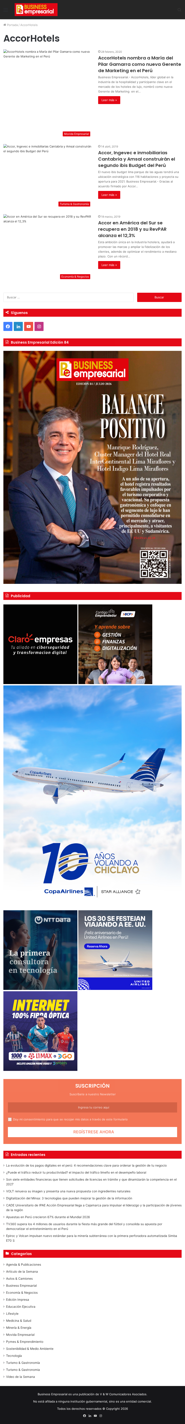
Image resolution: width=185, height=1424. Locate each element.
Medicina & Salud (18, 1320)
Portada (12, 25)
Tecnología (14, 1355)
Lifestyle (12, 1313)
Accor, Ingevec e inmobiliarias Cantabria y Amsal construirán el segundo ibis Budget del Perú (136, 159)
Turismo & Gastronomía (23, 1363)
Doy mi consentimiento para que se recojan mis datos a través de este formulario (70, 1119)
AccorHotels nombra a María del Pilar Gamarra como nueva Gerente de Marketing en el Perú (139, 64)
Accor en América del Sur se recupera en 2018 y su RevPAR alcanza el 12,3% (132, 229)
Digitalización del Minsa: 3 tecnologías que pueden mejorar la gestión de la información (69, 1198)
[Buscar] (179, 11)
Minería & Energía (18, 1327)
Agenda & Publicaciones (23, 1264)
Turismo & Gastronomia (23, 1370)
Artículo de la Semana (22, 1271)
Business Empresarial (21, 1285)
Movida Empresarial (20, 1334)
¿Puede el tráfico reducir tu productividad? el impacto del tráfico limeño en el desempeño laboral (76, 1172)
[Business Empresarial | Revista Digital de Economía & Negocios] (36, 9)
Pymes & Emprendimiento (24, 1341)
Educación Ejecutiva (20, 1306)
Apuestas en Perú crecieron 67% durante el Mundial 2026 (48, 1217)
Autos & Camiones (19, 1278)
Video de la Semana (20, 1377)
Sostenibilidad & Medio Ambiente (29, 1348)
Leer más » (109, 100)
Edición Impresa (17, 1299)
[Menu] (5, 11)
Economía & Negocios (22, 1292)
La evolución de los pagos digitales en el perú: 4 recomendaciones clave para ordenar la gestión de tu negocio (86, 1165)
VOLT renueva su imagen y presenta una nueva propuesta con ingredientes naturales (68, 1191)
